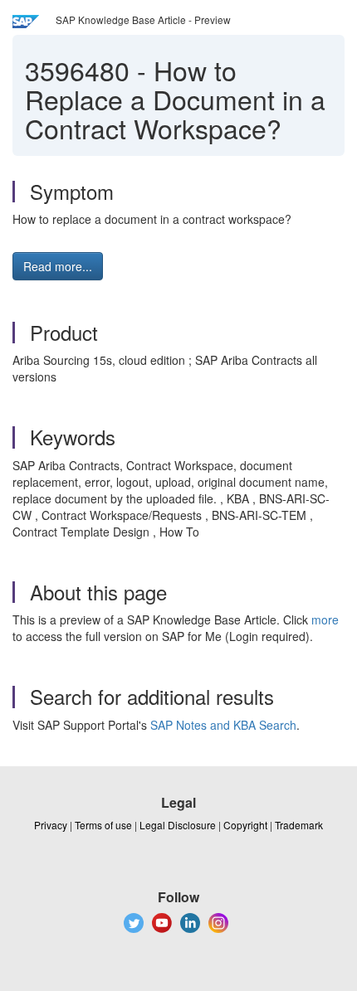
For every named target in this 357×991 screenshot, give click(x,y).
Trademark (299, 825)
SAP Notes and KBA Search (223, 725)
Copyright (245, 825)
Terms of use (103, 825)
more (325, 619)
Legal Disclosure (177, 825)
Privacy (50, 825)
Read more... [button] (57, 266)
